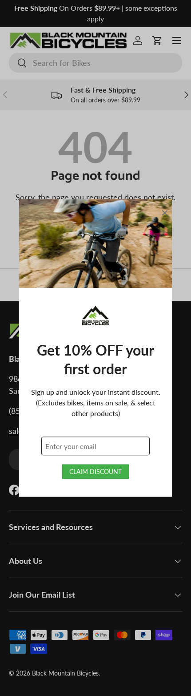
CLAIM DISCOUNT (95, 472)
